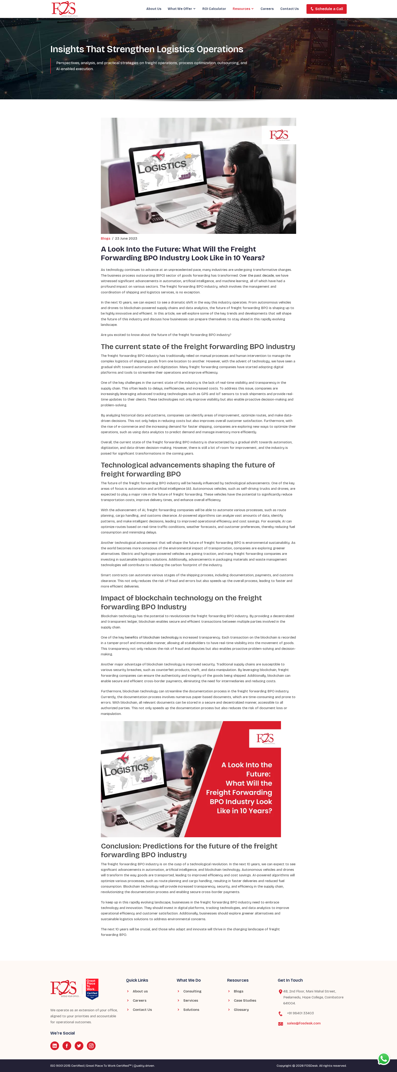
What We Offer (180, 9)
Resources (242, 9)
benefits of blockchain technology (152, 637)
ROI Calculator (214, 9)
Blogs (105, 238)
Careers (267, 9)
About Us (153, 9)
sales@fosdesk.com (304, 1023)
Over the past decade (256, 275)
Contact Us (289, 9)
